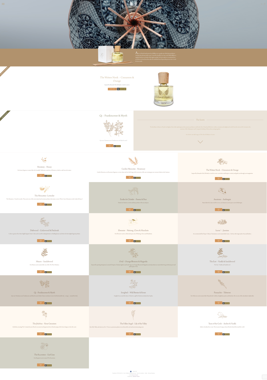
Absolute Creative (136, 376)
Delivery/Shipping (151, 373)
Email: (124, 373)
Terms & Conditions (140, 373)
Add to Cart (123, 89)
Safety (146, 373)
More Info (112, 89)
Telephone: (114, 373)
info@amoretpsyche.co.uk (131, 373)
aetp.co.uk (135, 371)
